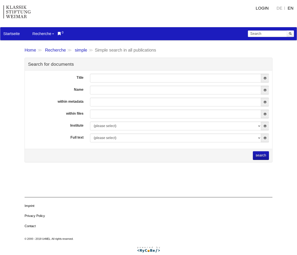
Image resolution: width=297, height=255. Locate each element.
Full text (76, 137)
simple (81, 50)
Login (262, 8)
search (261, 155)
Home (30, 50)
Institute (76, 125)
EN (291, 8)
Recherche (41, 34)
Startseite (11, 34)
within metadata (70, 101)
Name (78, 89)
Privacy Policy (35, 216)
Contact (30, 226)
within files (74, 113)
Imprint (29, 206)
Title (80, 77)
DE (279, 8)
